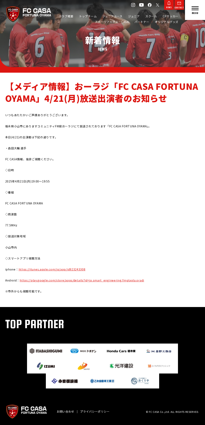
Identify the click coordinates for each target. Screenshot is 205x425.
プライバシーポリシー (95, 411)
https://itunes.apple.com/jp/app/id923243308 (52, 269)
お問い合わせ (65, 411)
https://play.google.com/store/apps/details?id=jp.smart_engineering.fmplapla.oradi (82, 280)
